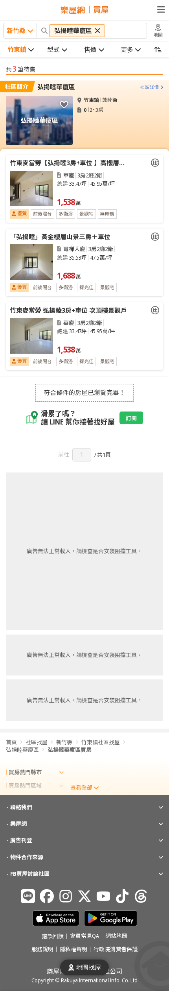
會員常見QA (84, 936)
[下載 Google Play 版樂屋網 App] (110, 918)
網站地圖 (116, 936)
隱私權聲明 (73, 949)
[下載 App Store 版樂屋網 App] (55, 918)
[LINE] (28, 896)
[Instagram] (66, 896)
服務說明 (42, 949)
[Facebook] (47, 896)
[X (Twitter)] (84, 896)
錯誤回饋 (53, 936)
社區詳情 (149, 87)
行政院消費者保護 (116, 949)
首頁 (11, 742)
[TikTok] (122, 896)
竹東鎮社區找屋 (100, 742)
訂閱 (131, 418)
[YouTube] (103, 896)
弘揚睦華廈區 (56, 87)
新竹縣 (64, 742)
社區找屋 (37, 742)
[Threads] (141, 896)
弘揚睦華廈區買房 (70, 749)
